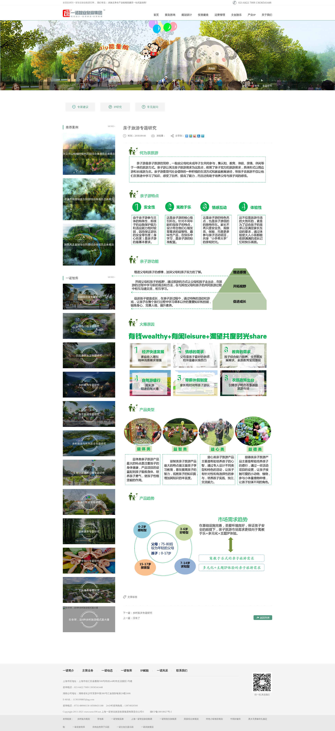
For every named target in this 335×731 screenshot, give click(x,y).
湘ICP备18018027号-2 (161, 711)
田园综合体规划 (191, 719)
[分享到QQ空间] (190, 136)
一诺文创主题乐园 (125, 727)
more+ (111, 126)
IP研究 (118, 106)
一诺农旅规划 (147, 727)
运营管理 (220, 14)
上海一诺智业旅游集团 (141, 719)
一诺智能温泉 (117, 719)
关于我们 (267, 14)
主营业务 (87, 670)
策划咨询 (170, 14)
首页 (156, 14)
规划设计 (186, 14)
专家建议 (82, 106)
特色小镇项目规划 (214, 719)
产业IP (252, 14)
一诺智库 (254, 86)
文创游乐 (236, 14)
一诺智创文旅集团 (168, 719)
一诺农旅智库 (78, 727)
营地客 (100, 719)
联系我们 (181, 670)
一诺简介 (68, 670)
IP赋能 (144, 670)
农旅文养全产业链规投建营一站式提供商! (127, 2)
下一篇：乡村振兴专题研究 (137, 613)
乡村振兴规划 (83, 719)
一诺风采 (162, 670)
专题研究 (267, 86)
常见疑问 (152, 106)
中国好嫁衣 (235, 719)
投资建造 (203, 14)
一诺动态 (107, 670)
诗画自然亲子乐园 (100, 727)
